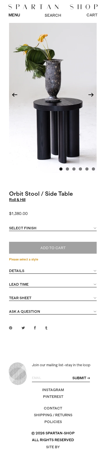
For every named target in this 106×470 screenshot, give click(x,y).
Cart (92, 15)
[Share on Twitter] (23, 328)
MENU (14, 15)
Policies (53, 422)
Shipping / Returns (53, 415)
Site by (53, 447)
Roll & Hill (17, 199)
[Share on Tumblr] (46, 328)
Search (53, 15)
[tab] (53, 230)
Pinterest (53, 396)
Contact (53, 408)
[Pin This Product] (10, 328)
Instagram (53, 390)
